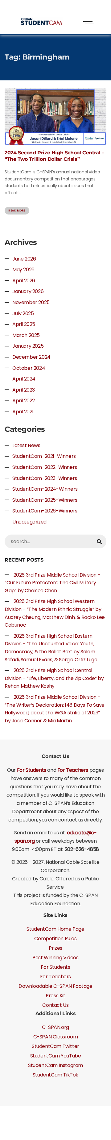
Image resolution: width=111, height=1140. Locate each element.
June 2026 (24, 258)
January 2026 (27, 291)
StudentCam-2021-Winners (44, 456)
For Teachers (73, 770)
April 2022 (23, 400)
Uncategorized (29, 521)
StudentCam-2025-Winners (44, 500)
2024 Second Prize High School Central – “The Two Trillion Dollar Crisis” (54, 156)
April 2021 (23, 411)
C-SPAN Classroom (55, 1036)
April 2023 (23, 389)
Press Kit (55, 995)
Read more (17, 210)
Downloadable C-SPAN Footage (55, 986)
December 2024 (31, 357)
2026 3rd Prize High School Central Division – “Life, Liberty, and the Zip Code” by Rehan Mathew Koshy (54, 678)
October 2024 (28, 368)
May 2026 (23, 269)
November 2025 (31, 302)
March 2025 (26, 335)
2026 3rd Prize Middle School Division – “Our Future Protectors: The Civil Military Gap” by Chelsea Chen (53, 582)
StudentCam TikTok (55, 1074)
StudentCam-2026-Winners (44, 510)
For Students (31, 770)
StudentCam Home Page (55, 929)
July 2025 (23, 313)
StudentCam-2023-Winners (44, 478)
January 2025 (27, 346)
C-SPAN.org (55, 1027)
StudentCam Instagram (55, 1065)
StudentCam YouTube (55, 1055)
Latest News (26, 445)
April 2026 (23, 280)
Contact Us (55, 1005)
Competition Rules (55, 938)
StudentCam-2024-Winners (45, 489)
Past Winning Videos (55, 957)
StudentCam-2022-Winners (44, 467)
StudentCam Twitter (55, 1046)
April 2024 (23, 378)
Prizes (55, 948)
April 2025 (23, 324)
